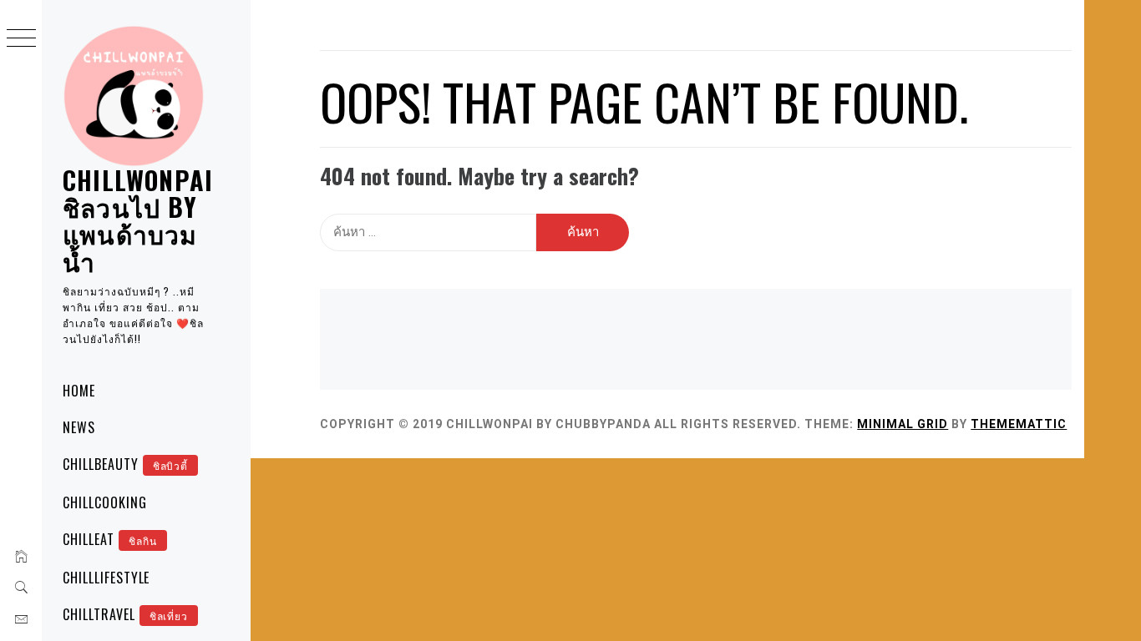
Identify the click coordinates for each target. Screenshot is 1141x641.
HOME (79, 391)
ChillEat (110, 539)
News (79, 427)
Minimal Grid (902, 424)
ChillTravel (125, 614)
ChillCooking (105, 502)
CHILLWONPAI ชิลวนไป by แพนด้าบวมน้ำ (138, 220)
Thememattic (1019, 424)
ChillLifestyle (106, 578)
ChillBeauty (125, 464)
